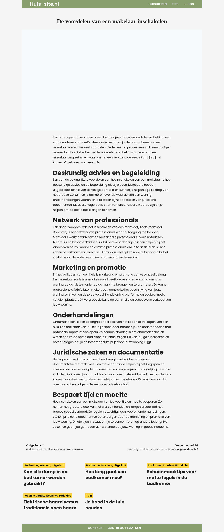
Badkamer (31, 465)
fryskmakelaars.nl (95, 279)
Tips (175, 4)
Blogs (189, 4)
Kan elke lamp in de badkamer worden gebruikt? (45, 478)
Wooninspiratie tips (58, 495)
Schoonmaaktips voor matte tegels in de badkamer (171, 478)
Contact (95, 528)
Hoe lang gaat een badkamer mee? (105, 475)
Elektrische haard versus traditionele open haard (50, 505)
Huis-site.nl (44, 4)
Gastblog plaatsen (124, 528)
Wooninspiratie (34, 495)
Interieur (45, 465)
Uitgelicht (58, 465)
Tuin (89, 495)
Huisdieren (158, 4)
